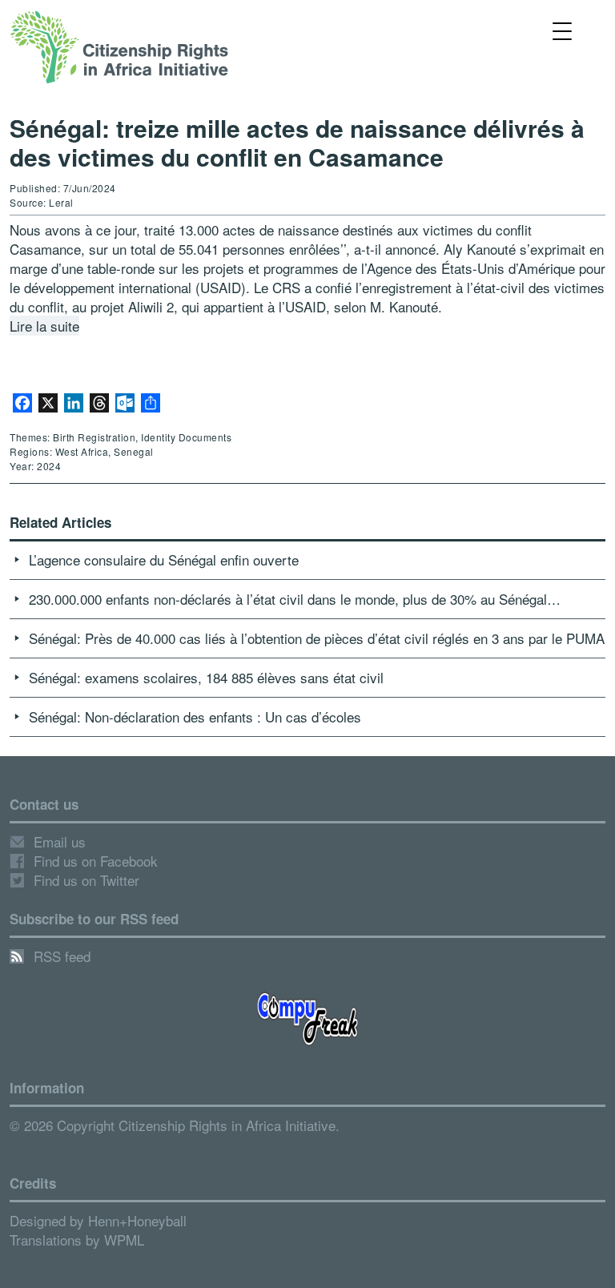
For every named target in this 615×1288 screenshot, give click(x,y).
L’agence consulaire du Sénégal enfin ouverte (164, 559)
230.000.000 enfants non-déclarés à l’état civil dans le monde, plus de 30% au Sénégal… (295, 599)
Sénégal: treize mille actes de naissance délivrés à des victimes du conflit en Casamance (297, 142)
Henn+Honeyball (137, 1220)
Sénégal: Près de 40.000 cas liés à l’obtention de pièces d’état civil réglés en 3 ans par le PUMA (317, 638)
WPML (124, 1240)
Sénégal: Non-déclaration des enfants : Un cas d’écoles (195, 716)
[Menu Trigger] (563, 30)
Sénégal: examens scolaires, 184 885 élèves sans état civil (206, 677)
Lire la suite (44, 326)
